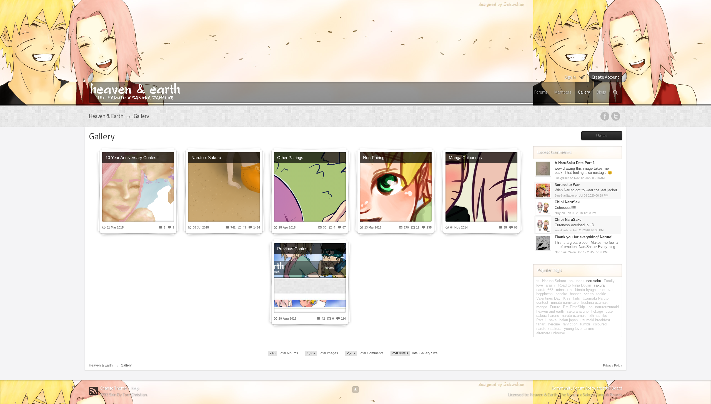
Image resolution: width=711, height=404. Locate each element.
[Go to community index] (135, 91)
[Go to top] (355, 389)
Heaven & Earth (101, 365)
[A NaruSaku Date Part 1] (543, 168)
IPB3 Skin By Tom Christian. (123, 394)
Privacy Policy (612, 365)
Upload (601, 136)
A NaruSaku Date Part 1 (575, 163)
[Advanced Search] (615, 92)
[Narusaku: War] (543, 190)
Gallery (584, 92)
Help (135, 388)
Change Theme (113, 388)
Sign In (570, 77)
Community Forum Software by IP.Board (587, 388)
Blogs (601, 92)
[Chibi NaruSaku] (543, 207)
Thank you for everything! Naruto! (583, 237)
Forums (541, 92)
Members (562, 92)
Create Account (605, 77)
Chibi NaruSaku (568, 202)
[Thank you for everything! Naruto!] (543, 242)
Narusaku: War (567, 185)
